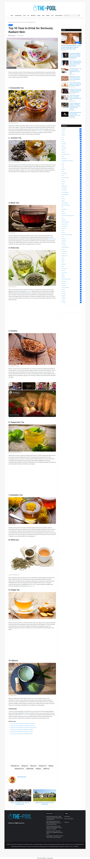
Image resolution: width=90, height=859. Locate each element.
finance (63, 150)
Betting (63, 181)
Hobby (63, 200)
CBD (63, 171)
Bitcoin (63, 276)
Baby (63, 230)
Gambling (64, 147)
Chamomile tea (40, 130)
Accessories (64, 268)
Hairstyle (64, 264)
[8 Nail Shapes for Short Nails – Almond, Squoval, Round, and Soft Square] (64, 78)
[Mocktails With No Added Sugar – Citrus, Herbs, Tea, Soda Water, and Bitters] (64, 84)
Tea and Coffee (25, 714)
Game (63, 145)
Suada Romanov (12, 35)
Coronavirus (64, 272)
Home (12, 15)
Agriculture (64, 251)
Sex (63, 196)
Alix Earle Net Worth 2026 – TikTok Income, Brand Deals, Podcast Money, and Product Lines (71, 47)
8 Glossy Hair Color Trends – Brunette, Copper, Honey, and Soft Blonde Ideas (75, 91)
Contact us (66, 822)
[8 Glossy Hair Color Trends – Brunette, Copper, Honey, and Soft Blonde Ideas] (64, 91)
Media (63, 259)
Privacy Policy (67, 816)
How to (63, 232)
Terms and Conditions (68, 818)
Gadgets (64, 298)
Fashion (63, 152)
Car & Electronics (65, 154)
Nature (63, 274)
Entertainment (18, 15)
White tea (46, 768)
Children (63, 213)
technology (64, 188)
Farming (63, 302)
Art (62, 207)
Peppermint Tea (20, 768)
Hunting (63, 283)
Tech (52, 15)
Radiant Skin (30, 768)
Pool (63, 179)
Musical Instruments (66, 279)
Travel (63, 141)
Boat (63, 262)
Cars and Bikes (65, 192)
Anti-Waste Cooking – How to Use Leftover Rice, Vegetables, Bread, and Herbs (54, 832)
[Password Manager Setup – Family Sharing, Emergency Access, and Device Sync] (64, 114)
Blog (63, 183)
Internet (63, 238)
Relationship (64, 186)
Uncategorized (65, 194)
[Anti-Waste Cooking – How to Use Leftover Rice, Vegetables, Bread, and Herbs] (64, 70)
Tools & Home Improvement (68, 215)
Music (63, 211)
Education (64, 143)
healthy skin (31, 586)
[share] (53, 392)
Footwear (64, 293)
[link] (10, 392)
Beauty (47, 15)
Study (63, 249)
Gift (63, 236)
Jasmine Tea (43, 765)
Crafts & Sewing (65, 287)
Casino (63, 135)
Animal (63, 198)
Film (63, 257)
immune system (52, 239)
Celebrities (64, 209)
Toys (63, 217)
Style (43, 15)
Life (28, 15)
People (38, 15)
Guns (63, 266)
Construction (64, 226)
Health (14, 22)
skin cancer (28, 291)
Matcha (51, 765)
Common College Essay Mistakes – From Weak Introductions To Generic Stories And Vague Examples (75, 106)
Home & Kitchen (58, 15)
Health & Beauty (65, 247)
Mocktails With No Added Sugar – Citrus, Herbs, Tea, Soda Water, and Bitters (75, 84)
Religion (63, 295)
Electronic (64, 228)
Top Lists (64, 245)
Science (63, 291)
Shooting (64, 281)
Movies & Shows (65, 221)
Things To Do (65, 255)
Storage (63, 285)
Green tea (33, 765)
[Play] (42, 386)
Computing (64, 173)
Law (63, 162)
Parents (63, 243)
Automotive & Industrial (67, 234)
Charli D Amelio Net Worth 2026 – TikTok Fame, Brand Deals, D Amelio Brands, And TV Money (54, 827)
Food (24, 15)
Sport (63, 156)
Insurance (64, 253)
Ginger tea (25, 765)
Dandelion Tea (15, 765)
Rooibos (39, 768)
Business (64, 128)
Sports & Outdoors (66, 205)
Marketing (64, 158)
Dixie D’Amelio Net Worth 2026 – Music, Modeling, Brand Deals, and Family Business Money (53, 823)
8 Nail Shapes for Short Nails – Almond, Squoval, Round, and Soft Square (75, 78)
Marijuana (64, 240)
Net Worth (33, 15)
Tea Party (15, 392)
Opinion (63, 289)
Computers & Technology (67, 160)
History (63, 300)
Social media (64, 224)
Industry (63, 219)
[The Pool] (45, 7)
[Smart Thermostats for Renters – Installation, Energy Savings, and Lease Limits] (64, 97)
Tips (63, 166)
